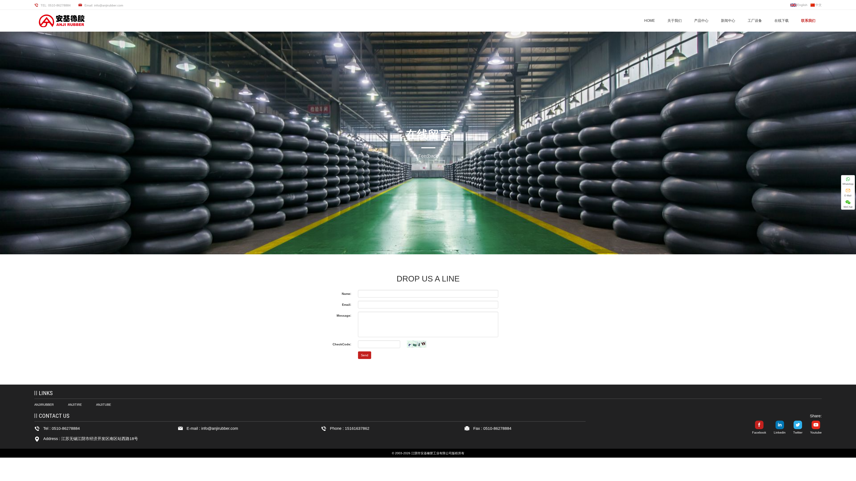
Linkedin (780, 432)
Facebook (759, 432)
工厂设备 (755, 20)
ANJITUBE (103, 404)
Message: (344, 315)
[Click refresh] (416, 344)
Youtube (816, 432)
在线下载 (781, 20)
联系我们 (808, 20)
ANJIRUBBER (44, 404)
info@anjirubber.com (219, 428)
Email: (346, 304)
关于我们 (674, 20)
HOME (649, 20)
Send (364, 355)
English (802, 5)
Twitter (797, 432)
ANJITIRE (75, 404)
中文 (818, 5)
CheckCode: (342, 344)
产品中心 (701, 20)
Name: (346, 294)
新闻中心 (728, 20)
